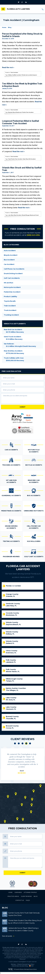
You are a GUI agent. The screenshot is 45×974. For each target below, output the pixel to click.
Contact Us (19, 900)
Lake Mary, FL (11, 606)
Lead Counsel (32, 883)
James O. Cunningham (19, 961)
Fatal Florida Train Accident (15, 159)
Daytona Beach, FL (13, 624)
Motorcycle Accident (12, 287)
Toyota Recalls (10, 301)
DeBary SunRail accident (14, 75)
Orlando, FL (10, 596)
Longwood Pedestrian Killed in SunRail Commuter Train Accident (20, 122)
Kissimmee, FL (11, 615)
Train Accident (14, 72)
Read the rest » (8, 67)
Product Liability (10, 296)
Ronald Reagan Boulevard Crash (30, 215)
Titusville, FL (11, 718)
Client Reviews (27, 422)
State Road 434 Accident (29, 159)
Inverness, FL (11, 653)
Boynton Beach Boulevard (15, 112)
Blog (9, 27)
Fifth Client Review (30, 743)
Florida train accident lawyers (29, 75)
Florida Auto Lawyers (18, 9)
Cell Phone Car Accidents (14, 269)
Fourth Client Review (26, 743)
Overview (18, 892)
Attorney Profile (30, 892)
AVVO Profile (17, 422)
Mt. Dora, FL (10, 700)
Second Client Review (18, 743)
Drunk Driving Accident (13, 273)
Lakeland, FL (11, 662)
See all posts (7, 936)
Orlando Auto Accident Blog (20, 966)
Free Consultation (22, 229)
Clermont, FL (11, 709)
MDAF (12, 883)
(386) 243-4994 (43, 9)
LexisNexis (22, 430)
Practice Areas (13, 896)
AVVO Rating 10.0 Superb (22, 417)
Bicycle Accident (10, 255)
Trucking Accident (11, 315)
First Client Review (15, 743)
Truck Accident (10, 310)
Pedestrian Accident (12, 292)
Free (11, 371)
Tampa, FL (10, 681)
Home (4, 27)
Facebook (22, 2)
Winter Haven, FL (13, 671)
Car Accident (9, 264)
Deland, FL (10, 643)
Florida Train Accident (27, 112)
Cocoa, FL (10, 728)
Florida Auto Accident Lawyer (10, 947)
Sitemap (13, 964)
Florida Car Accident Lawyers (23, 567)
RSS (32, 966)
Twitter (19, 2)
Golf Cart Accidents (12, 278)
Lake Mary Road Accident (14, 215)
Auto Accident (10, 250)
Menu (3, 9)
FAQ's (28, 900)
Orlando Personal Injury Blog (25, 964)
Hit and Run (8, 283)
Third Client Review (22, 743)
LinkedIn (26, 2)
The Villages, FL (12, 690)
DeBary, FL (10, 634)
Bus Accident (9, 260)
